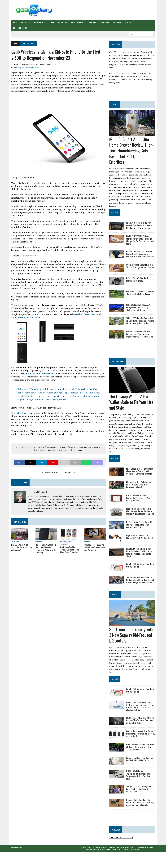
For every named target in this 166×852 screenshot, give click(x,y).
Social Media (45, 64)
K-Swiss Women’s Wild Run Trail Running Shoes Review (138, 279)
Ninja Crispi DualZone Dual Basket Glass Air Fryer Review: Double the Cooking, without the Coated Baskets (140, 511)
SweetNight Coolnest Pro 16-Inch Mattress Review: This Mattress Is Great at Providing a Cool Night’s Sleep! (139, 552)
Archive (126, 850)
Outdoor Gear (77, 22)
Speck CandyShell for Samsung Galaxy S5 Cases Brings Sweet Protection (69, 550)
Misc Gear (117, 22)
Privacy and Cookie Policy (144, 847)
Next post (67, 472)
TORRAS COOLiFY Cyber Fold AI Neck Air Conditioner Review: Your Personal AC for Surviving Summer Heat (140, 321)
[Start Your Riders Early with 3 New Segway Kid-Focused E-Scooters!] (132, 624)
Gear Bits (15, 542)
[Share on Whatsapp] (86, 462)
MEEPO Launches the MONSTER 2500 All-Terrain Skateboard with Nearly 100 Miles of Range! (140, 747)
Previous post (51, 472)
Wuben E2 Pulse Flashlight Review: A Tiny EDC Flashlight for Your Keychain (140, 266)
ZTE (54, 64)
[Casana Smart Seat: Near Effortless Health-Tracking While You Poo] (116, 763)
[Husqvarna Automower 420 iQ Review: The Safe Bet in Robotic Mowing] (116, 297)
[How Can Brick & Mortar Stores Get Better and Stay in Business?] (19, 538)
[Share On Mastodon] (97, 462)
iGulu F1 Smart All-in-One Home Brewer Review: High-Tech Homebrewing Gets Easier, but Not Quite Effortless (131, 150)
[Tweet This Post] (30, 462)
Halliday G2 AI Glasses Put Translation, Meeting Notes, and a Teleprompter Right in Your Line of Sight (139, 775)
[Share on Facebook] (19, 462)
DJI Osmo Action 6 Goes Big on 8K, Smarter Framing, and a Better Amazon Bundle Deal (139, 525)
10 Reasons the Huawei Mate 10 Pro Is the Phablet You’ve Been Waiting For (94, 547)
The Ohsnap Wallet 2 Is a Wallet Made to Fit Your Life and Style (131, 402)
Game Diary (104, 22)
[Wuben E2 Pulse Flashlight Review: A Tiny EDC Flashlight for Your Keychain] (116, 270)
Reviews (38, 542)
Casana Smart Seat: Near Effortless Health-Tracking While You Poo (139, 759)
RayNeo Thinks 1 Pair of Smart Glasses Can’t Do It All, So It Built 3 (139, 536)
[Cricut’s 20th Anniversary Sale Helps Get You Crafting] (116, 569)
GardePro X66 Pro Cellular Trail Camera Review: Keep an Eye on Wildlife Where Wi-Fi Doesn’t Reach (139, 334)
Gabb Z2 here (82, 314)
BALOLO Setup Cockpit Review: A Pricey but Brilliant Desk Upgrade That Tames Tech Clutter (138, 307)
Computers (91, 22)
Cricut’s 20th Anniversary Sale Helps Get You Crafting (140, 565)
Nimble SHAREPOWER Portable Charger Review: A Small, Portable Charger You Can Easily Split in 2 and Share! (140, 240)
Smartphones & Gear (22, 22)
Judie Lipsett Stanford (29, 68)
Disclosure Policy (127, 847)
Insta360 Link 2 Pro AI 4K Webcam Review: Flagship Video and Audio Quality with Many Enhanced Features (140, 254)
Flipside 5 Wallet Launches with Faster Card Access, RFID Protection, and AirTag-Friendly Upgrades (140, 802)
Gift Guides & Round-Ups (23, 28)
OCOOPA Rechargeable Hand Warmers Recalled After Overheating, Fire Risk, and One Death (140, 734)
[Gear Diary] (34, 9)
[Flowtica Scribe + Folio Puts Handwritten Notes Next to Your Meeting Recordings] (116, 500)
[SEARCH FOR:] (141, 33)
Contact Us (135, 850)
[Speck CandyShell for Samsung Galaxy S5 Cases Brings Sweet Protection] (69, 538)
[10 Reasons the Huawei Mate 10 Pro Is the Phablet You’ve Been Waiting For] (95, 538)
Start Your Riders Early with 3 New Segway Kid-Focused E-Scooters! (131, 635)
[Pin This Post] (52, 462)
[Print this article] (75, 462)
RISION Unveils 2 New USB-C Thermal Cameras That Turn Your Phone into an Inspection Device (140, 720)
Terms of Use (117, 850)
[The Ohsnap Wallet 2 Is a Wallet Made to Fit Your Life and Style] (132, 391)
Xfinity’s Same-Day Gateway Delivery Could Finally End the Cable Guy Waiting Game (139, 789)
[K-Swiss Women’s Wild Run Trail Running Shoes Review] (116, 283)
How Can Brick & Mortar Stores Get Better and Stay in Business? (21, 547)
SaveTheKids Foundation (39, 373)
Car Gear (50, 22)
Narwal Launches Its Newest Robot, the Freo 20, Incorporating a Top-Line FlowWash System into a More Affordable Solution (140, 706)
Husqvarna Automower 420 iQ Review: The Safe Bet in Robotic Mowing (140, 293)
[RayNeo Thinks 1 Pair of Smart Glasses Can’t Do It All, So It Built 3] (116, 540)
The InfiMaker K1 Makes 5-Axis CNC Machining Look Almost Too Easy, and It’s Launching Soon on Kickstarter (140, 580)
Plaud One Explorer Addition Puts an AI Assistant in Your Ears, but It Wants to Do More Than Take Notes (139, 471)
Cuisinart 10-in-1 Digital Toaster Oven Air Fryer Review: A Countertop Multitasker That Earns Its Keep (139, 225)
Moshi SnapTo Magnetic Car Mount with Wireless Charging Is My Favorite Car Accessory (45, 548)
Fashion (128, 22)
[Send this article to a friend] (64, 462)
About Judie (87, 847)
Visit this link (18, 413)
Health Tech (62, 22)
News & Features (118, 361)
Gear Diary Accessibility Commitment (98, 850)
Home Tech (38, 22)
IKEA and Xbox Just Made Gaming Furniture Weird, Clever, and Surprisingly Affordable (138, 485)
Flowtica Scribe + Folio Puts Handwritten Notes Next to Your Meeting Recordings (138, 498)
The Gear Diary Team (99, 847)
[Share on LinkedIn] (41, 462)
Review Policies (114, 847)
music (24, 285)
